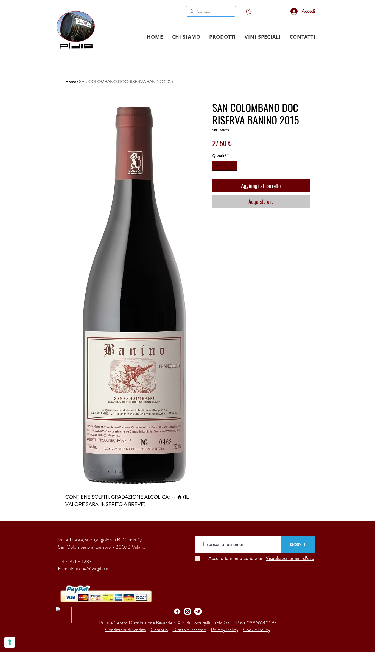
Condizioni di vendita (125, 629)
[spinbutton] (225, 165)
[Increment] (233, 165)
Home (70, 81)
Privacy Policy (224, 629)
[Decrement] (216, 165)
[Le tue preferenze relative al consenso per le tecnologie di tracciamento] (9, 642)
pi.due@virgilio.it (91, 568)
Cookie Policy (256, 629)
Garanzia (159, 629)
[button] (222, 37)
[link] (249, 11)
